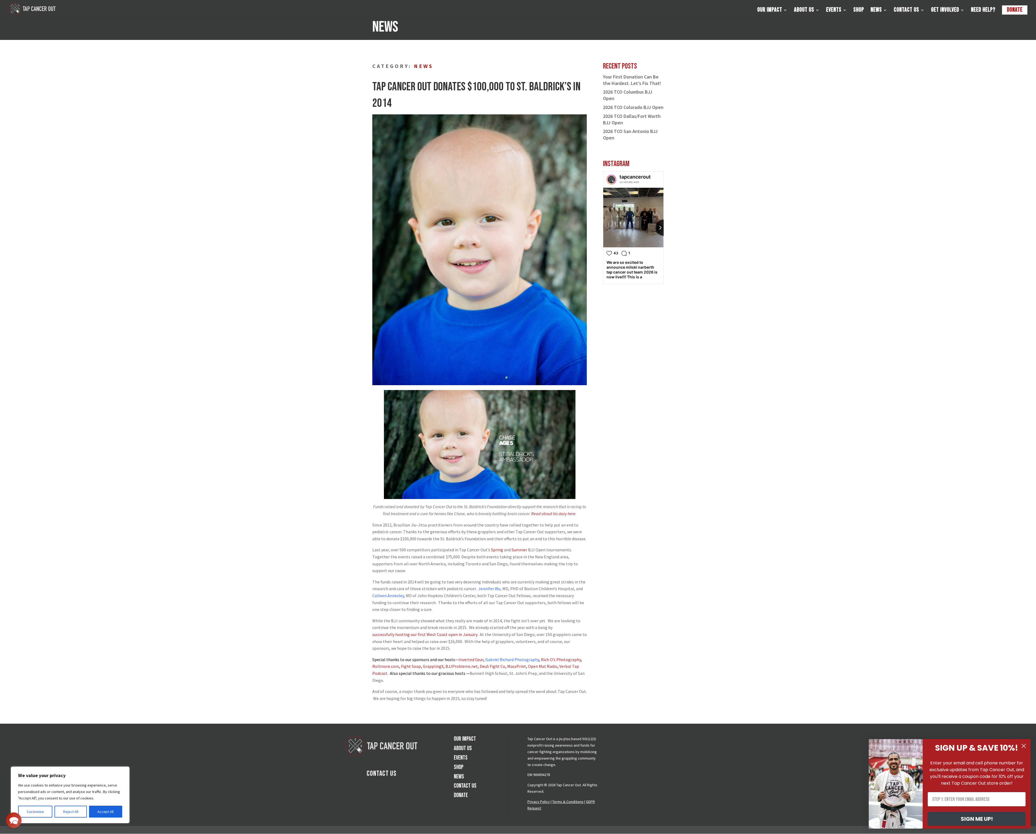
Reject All (70, 811)
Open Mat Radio (542, 666)
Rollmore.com (385, 666)
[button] (14, 820)
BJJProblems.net (461, 666)
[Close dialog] (1023, 746)
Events (833, 10)
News (876, 10)
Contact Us (906, 10)
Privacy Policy (538, 801)
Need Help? (983, 10)
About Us (804, 10)
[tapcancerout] (611, 179)
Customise (35, 811)
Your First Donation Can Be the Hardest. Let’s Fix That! (632, 80)
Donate (1015, 9)
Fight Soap (411, 666)
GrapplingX (433, 666)
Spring (497, 549)
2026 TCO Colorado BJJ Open (633, 107)
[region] (70, 795)
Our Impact (769, 10)
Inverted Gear (471, 659)
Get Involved (945, 10)
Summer (519, 549)
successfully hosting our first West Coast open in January (424, 634)
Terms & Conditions (568, 801)
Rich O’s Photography (561, 659)
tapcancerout (635, 177)
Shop (858, 10)
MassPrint (516, 666)
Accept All (105, 811)
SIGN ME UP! (977, 819)
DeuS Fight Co (492, 666)
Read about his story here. (554, 513)
